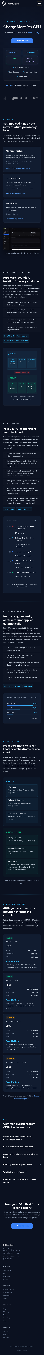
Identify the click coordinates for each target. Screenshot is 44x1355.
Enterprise (6, 1276)
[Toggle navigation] (39, 3)
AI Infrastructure (8, 1289)
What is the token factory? (22, 1172)
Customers (6, 1321)
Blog (4, 1309)
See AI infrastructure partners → (18, 168)
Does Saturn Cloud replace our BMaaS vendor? (22, 1180)
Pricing (5, 1279)
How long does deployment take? (22, 1164)
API (4, 1273)
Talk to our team (22, 41)
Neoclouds (6, 1296)
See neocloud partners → (15, 219)
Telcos (5, 1299)
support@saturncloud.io (11, 1257)
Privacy (25, 1350)
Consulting (6, 1318)
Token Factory (33, 33)
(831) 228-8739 (7, 1259)
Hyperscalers (7, 1293)
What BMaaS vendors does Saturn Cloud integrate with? (22, 1138)
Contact (6, 1337)
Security (6, 1334)
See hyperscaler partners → (16, 193)
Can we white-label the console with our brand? (22, 1155)
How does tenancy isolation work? (22, 1147)
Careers (5, 1331)
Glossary (6, 1312)
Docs (5, 1315)
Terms (19, 1350)
